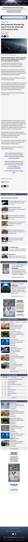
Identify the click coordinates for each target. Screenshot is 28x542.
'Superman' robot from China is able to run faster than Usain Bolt (17, 342)
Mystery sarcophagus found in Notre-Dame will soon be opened (18, 256)
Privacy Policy (11, 540)
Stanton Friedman (12, 393)
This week (5, 377)
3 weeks (17, 321)
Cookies (17, 540)
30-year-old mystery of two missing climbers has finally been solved (17, 405)
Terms (5, 540)
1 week (4, 321)
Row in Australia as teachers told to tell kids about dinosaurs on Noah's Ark (17, 231)
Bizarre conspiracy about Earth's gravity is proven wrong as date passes (16, 326)
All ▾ (5, 17)
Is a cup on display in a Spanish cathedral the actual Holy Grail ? (17, 249)
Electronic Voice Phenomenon (15, 379)
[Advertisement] (14, 107)
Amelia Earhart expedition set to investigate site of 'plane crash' (16, 366)
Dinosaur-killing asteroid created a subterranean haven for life (17, 202)
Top (9, 528)
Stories (19, 4)
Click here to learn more (18, 277)
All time (22, 377)
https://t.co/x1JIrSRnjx (13, 158)
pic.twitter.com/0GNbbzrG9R (14, 168)
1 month (24, 321)
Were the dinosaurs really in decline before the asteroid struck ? (16, 239)
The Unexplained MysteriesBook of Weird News (19, 265)
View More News (14, 371)
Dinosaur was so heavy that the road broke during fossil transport (16, 223)
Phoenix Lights (11, 382)
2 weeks (11, 321)
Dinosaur (6, 182)
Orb (8, 388)
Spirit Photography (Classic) (15, 384)
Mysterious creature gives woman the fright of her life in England (17, 334)
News (7, 4)
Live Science (8, 178)
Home (3, 4)
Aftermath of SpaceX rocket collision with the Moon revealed (17, 428)
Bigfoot (9, 395)
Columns (24, 4)
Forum (10, 4)
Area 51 (9, 386)
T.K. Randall (6, 32)
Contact (22, 540)
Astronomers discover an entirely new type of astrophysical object (16, 350)
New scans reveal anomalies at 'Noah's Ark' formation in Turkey (17, 358)
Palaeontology (4, 22)
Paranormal (10, 391)
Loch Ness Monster (12, 381)
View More (14, 397)
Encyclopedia (18, 531)
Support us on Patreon (17, 284)
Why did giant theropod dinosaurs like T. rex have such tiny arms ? (16, 209)
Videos (15, 4)
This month (13, 377)
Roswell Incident (12, 389)
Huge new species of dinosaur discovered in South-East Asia (16, 216)
